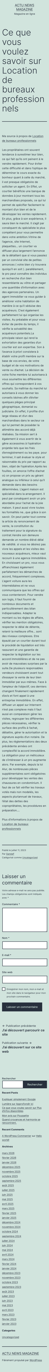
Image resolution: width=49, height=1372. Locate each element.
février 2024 (9, 1263)
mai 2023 (7, 1305)
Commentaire (11, 904)
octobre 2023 (10, 1282)
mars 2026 (8, 1153)
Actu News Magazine (20, 1353)
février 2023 (9, 1319)
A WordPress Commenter (16, 1135)
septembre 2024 (11, 1236)
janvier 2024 (9, 1268)
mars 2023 (8, 1314)
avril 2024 (8, 1254)
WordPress (36, 1360)
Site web (7, 972)
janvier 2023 (9, 1323)
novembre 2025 (11, 1171)
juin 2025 (7, 1194)
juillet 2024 (8, 1240)
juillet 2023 (8, 1296)
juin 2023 (7, 1300)
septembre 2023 (11, 1287)
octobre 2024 (10, 1231)
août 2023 (8, 1291)
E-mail (6, 955)
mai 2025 (7, 1199)
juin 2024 (7, 1245)
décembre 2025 (11, 1167)
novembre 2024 (11, 1226)
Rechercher (9, 1078)
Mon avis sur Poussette (15, 1115)
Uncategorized (30, 857)
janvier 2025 (9, 1217)
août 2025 (8, 1185)
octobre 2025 (10, 1176)
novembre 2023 (11, 1277)
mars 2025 (8, 1208)
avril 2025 (7, 1203)
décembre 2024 (11, 1222)
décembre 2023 (11, 1273)
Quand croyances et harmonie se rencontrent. (21, 1121)
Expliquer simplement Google (19, 1099)
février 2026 (9, 1157)
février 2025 (9, 1213)
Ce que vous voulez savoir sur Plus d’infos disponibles (22, 1109)
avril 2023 (7, 1310)
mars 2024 (8, 1259)
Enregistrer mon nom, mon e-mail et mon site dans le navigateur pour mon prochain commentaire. (26, 993)
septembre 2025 (11, 1180)
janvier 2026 (9, 1162)
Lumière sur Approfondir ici (17, 1103)
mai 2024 (7, 1250)
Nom (5, 938)
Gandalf (10, 853)
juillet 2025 (8, 1190)
